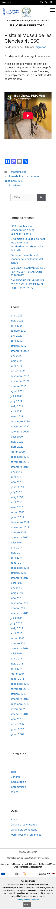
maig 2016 (16, 593)
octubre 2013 (18, 693)
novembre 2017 (19, 527)
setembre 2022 (19, 350)
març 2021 (16, 416)
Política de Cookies (40, 864)
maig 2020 (16, 441)
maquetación (19, 171)
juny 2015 (16, 623)
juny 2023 (16, 335)
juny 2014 (16, 658)
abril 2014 (16, 668)
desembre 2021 (19, 376)
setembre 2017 (19, 537)
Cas (47, 2)
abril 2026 (16, 325)
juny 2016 (16, 587)
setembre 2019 (19, 466)
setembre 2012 (19, 714)
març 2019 (16, 482)
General (15, 776)
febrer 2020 (17, 451)
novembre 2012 (19, 709)
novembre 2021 (19, 381)
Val (41, 2)
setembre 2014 (19, 648)
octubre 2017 (18, 532)
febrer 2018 (17, 512)
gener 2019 (17, 487)
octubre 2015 (18, 608)
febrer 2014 (17, 673)
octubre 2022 (18, 345)
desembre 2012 (19, 703)
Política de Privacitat (20, 864)
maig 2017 (16, 552)
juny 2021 (16, 401)
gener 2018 (17, 517)
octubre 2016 (18, 572)
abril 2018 (16, 502)
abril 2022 (16, 366)
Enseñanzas (16, 185)
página (14, 791)
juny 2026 (16, 315)
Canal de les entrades (23, 824)
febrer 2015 (17, 638)
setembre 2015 (19, 613)
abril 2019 (16, 476)
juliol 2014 (16, 653)
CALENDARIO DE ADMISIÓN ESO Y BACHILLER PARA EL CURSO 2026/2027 (27, 284)
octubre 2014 (18, 643)
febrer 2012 (17, 724)
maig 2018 (16, 497)
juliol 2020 (16, 436)
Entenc (27, 904)
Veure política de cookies (28, 900)
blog (13, 771)
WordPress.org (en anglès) (26, 834)
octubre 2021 (18, 386)
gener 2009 (17, 734)
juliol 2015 (16, 618)
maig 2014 (16, 663)
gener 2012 (17, 729)
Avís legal (4, 864)
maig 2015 (16, 628)
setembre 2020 (19, 431)
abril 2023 (16, 340)
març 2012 (16, 719)
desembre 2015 (19, 603)
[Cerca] (41, 197)
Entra (13, 819)
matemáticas (18, 786)
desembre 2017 (19, 522)
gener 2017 (17, 562)
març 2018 (16, 507)
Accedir (7, 2)
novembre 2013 (19, 688)
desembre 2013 (19, 683)
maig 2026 (16, 320)
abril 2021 (16, 411)
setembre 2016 (19, 577)
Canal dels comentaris (23, 829)
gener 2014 (17, 678)
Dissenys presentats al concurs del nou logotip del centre (26, 259)
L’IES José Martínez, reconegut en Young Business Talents (22, 230)
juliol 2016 (16, 582)
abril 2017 (16, 557)
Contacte (23, 867)
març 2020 (16, 446)
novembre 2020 (20, 426)
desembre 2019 (19, 456)
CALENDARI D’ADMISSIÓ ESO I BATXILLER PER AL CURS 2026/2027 (27, 271)
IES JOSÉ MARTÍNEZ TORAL (28, 25)
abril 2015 (16, 633)
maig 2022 (16, 360)
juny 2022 (16, 355)
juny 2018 (16, 492)
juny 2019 (16, 471)
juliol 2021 (16, 396)
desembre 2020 (20, 421)
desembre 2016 (19, 567)
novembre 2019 (19, 461)
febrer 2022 (17, 371)
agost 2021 (17, 391)
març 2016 (16, 598)
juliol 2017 (16, 542)
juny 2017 (16, 547)
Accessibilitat (35, 867)
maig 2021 (16, 406)
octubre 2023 (18, 330)
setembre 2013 (19, 698)
